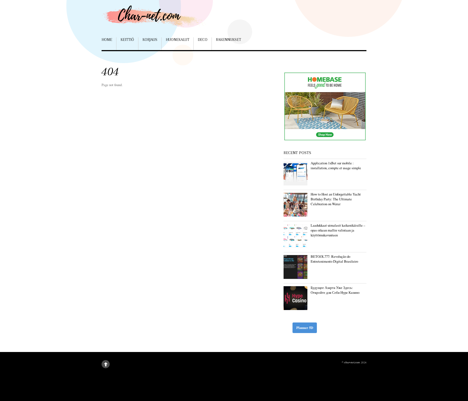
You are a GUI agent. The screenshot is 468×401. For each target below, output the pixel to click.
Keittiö (127, 39)
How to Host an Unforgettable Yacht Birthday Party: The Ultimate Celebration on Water (336, 199)
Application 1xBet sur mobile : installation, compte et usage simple (336, 165)
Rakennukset (228, 39)
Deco (202, 39)
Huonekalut (177, 39)
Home (107, 39)
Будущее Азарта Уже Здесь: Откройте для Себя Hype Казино (335, 290)
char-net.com (352, 362)
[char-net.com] (156, 19)
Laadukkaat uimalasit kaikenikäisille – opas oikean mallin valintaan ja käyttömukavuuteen (338, 230)
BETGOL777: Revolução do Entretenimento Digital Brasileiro (334, 259)
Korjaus (149, 39)
